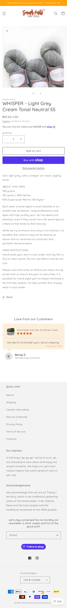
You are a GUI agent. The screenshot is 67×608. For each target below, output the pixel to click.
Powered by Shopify (43, 603)
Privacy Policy (14, 424)
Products (11, 438)
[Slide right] (40, 93)
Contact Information (17, 409)
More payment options (33, 168)
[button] (4, 13)
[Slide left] (26, 93)
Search (10, 395)
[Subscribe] (57, 535)
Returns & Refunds (16, 416)
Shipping (6, 121)
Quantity (7, 132)
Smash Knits (27, 603)
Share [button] (9, 297)
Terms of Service (15, 431)
